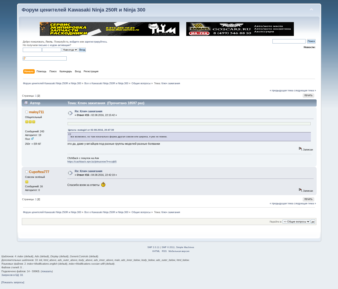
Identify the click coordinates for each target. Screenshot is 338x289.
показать (47, 271)
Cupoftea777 (39, 172)
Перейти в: (276, 221)
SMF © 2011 (168, 247)
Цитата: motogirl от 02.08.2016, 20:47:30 (91, 130)
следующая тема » (305, 90)
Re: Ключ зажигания (88, 111)
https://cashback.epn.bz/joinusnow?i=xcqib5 (92, 161)
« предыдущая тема (281, 90)
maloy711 (36, 112)
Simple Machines (185, 247)
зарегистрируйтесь (96, 41)
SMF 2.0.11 (153, 247)
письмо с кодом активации (54, 45)
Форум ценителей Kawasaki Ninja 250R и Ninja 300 (83, 10)
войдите (74, 41)
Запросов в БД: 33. (12, 275)
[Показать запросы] (12, 282)
